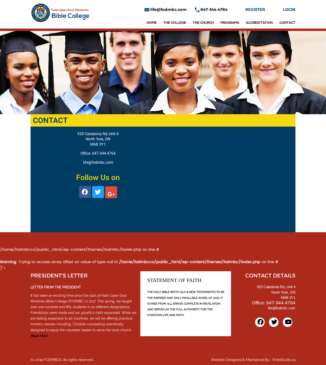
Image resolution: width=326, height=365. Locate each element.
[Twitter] (274, 322)
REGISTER (255, 9)
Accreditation (259, 23)
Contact (287, 23)
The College (174, 23)
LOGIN (289, 9)
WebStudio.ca (283, 360)
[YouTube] (287, 322)
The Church (203, 23)
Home (152, 23)
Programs (230, 23)
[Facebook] (260, 322)
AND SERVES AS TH (160, 309)
